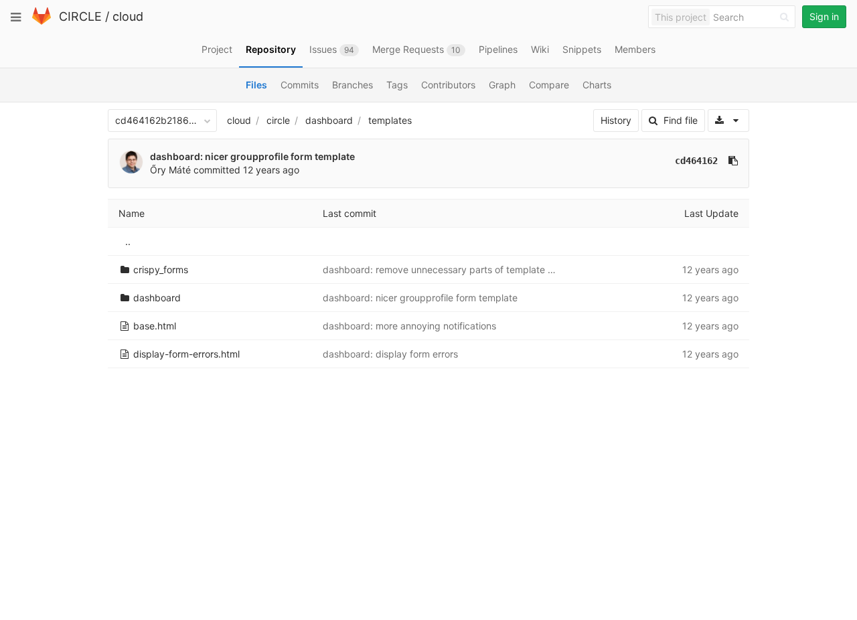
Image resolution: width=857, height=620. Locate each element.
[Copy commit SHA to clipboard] (733, 160)
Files (256, 84)
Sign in (824, 16)
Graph (502, 84)
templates (390, 120)
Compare (549, 84)
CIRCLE (80, 16)
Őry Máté (170, 169)
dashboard (329, 120)
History (616, 120)
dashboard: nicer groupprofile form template (252, 156)
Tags (397, 84)
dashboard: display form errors (390, 354)
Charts (596, 84)
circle (278, 120)
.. (128, 241)
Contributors (448, 84)
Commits (300, 84)
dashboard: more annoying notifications (409, 325)
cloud (127, 16)
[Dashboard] (41, 21)
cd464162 (696, 160)
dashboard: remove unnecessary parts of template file (441, 269)
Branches (352, 84)
